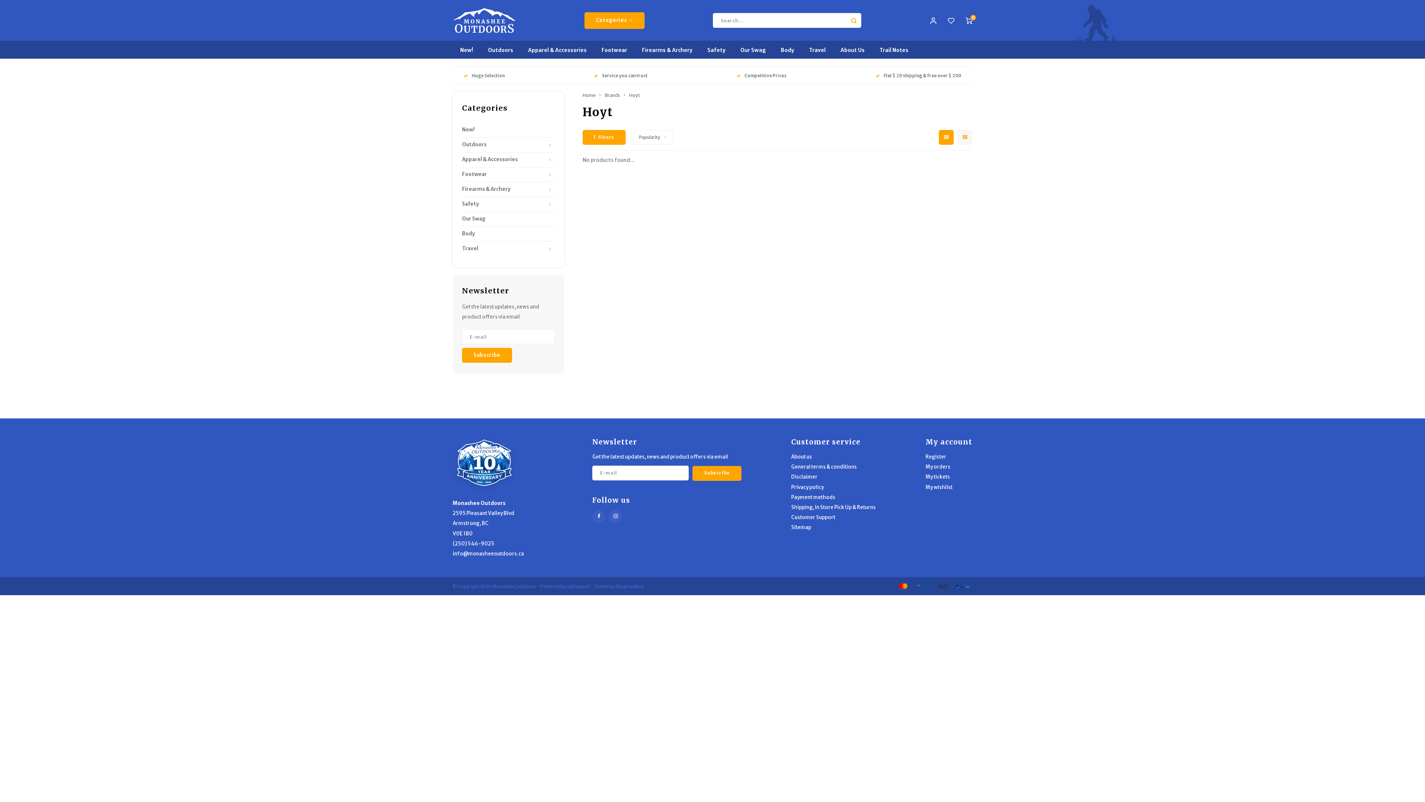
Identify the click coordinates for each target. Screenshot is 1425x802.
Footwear (614, 50)
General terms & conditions (824, 467)
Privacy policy (807, 487)
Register (936, 457)
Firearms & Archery (667, 50)
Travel (817, 50)
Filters (606, 137)
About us (801, 457)
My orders (938, 467)
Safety (716, 50)
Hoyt (634, 95)
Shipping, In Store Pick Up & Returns (833, 507)
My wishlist (939, 487)
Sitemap (801, 527)
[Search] (853, 20)
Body (787, 50)
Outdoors (500, 50)
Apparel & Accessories (557, 50)
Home (589, 95)
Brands (612, 95)
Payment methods (813, 497)
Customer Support (813, 517)
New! (466, 50)
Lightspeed (578, 586)
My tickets (938, 477)
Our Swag (753, 50)
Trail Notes (893, 50)
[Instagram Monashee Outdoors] (615, 516)
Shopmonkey (630, 586)
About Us (853, 50)
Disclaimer (804, 477)
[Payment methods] (902, 586)
